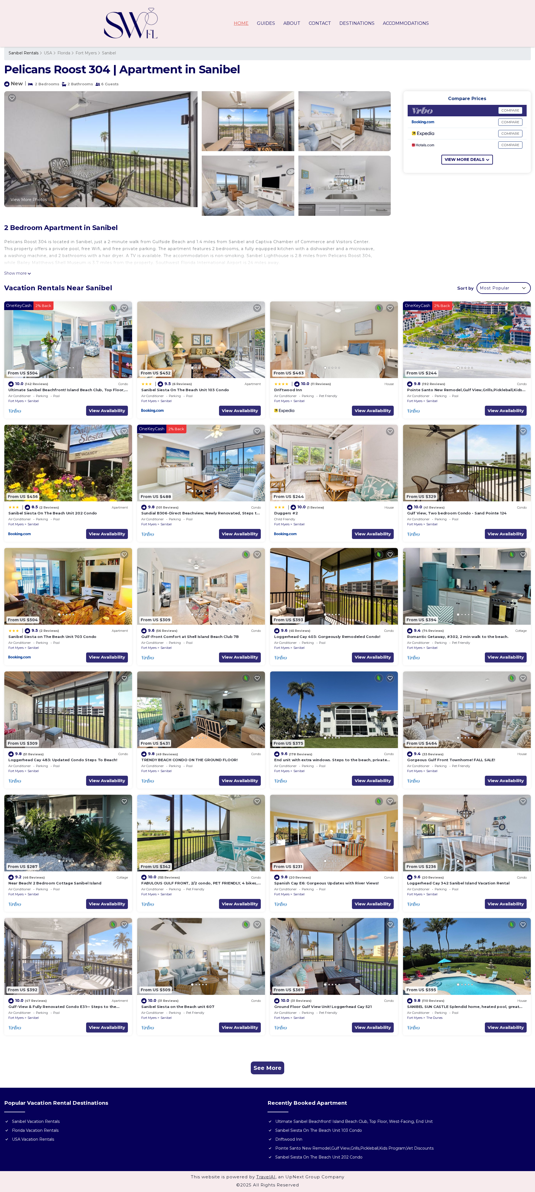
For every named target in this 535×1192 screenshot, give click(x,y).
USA (48, 52)
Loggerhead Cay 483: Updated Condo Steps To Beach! (62, 760)
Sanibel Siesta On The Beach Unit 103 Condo (185, 390)
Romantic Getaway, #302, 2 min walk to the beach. (458, 636)
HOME (241, 23)
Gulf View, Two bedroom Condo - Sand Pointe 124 (457, 513)
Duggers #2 (286, 513)
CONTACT (320, 23)
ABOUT (291, 23)
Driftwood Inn (288, 390)
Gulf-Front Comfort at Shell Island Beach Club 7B (190, 636)
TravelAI (266, 1176)
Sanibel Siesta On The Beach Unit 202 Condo (52, 513)
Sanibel (109, 52)
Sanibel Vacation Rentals (36, 1121)
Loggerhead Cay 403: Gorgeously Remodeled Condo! (327, 636)
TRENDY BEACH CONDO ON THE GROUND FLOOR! (189, 760)
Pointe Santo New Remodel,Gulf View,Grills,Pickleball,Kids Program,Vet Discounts (354, 1148)
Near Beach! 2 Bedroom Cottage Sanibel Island (54, 883)
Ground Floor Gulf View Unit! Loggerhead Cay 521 (323, 1006)
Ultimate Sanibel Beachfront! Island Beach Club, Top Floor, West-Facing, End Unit (354, 1121)
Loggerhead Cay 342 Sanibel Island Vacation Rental (458, 883)
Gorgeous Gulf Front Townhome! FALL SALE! (451, 760)
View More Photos (29, 199)
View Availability (107, 410)
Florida (63, 52)
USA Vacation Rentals (33, 1139)
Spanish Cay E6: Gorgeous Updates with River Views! (326, 883)
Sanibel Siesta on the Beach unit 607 (177, 1006)
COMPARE (510, 110)
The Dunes (434, 1018)
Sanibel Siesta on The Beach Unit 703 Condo (52, 636)
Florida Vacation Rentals (35, 1130)
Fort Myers (86, 52)
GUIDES (266, 23)
